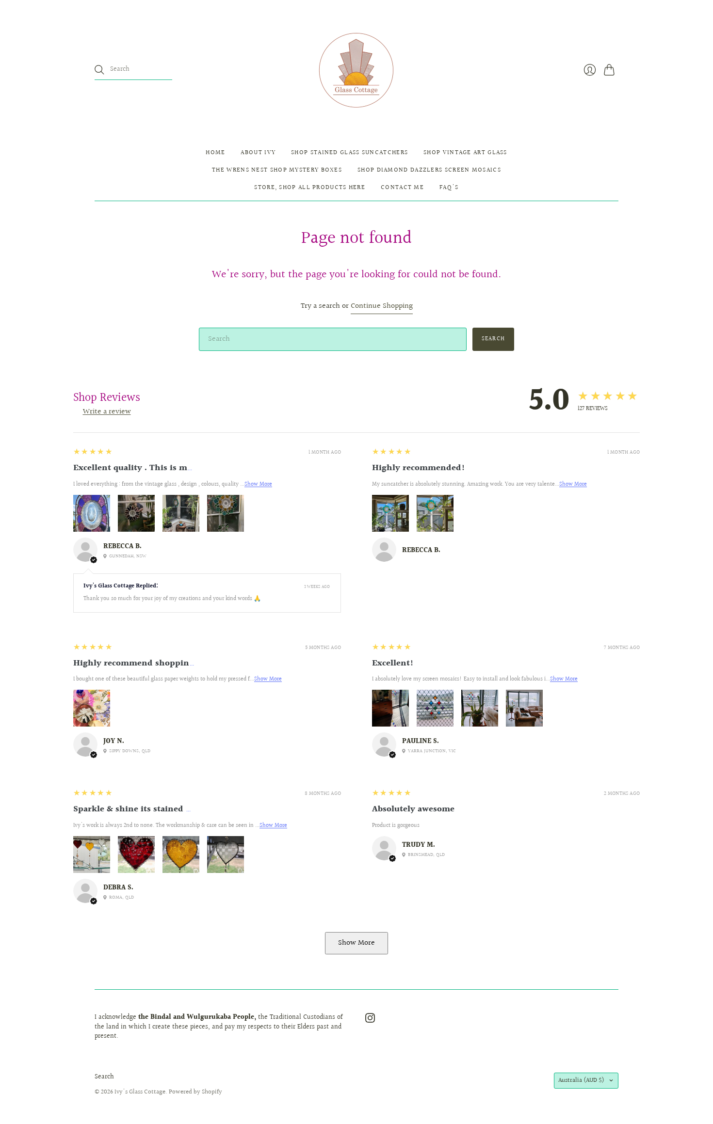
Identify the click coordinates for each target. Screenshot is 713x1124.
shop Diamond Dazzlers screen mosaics (429, 170)
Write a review (107, 412)
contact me (402, 187)
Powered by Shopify (195, 1092)
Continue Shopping (382, 306)
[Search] (99, 70)
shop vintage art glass (465, 153)
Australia (581, 1080)
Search (104, 1077)
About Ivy (258, 153)
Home (215, 153)
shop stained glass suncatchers (349, 153)
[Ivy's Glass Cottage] (356, 69)
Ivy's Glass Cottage (139, 1092)
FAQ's (449, 187)
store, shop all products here (309, 187)
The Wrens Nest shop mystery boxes (277, 170)
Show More (258, 484)
